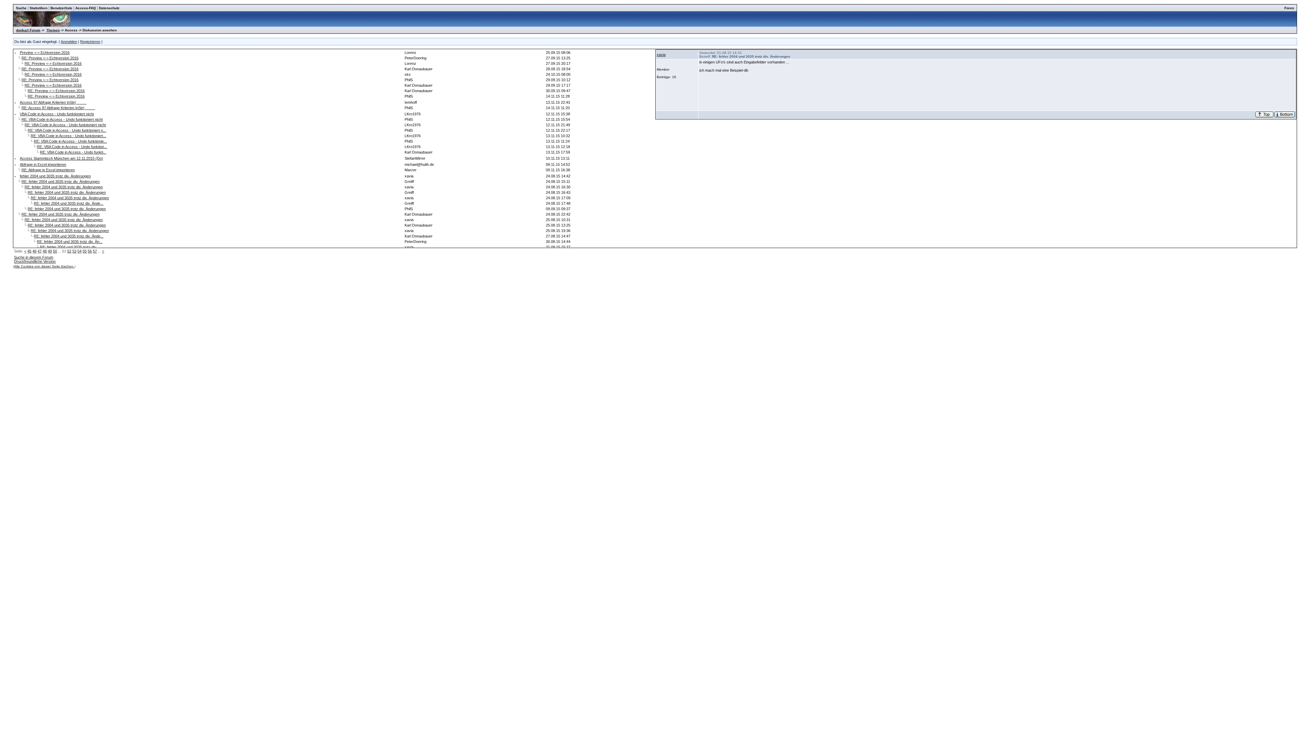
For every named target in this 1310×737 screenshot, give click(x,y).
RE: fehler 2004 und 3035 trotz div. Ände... (68, 203)
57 (95, 251)
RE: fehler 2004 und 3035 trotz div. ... (70, 247)
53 (74, 251)
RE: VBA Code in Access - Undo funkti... (73, 152)
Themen (53, 30)
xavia (661, 55)
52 (69, 251)
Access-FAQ (85, 8)
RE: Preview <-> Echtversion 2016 (49, 58)
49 (50, 251)
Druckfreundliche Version (35, 261)
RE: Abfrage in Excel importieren (48, 170)
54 (79, 251)
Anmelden (69, 42)
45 (29, 251)
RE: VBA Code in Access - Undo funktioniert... (68, 136)
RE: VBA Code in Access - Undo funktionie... (70, 141)
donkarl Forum (28, 30)
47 (40, 251)
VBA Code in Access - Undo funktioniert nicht (57, 114)
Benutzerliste (61, 8)
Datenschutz (109, 8)
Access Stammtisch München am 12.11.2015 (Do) (61, 158)
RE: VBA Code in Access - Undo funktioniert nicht (62, 119)
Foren (1289, 8)
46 (34, 251)
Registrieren (90, 42)
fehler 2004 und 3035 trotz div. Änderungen (55, 176)
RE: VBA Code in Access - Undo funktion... (72, 147)
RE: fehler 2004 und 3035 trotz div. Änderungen (60, 181)
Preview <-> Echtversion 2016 (45, 52)
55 (85, 251)
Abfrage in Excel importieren (43, 164)
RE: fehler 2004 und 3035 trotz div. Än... (69, 242)
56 (90, 251)
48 (45, 251)
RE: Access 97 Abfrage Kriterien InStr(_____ (58, 108)
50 (55, 251)
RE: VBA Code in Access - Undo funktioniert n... (67, 130)
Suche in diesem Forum (33, 257)
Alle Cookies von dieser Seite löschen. (44, 266)
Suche (21, 8)
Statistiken (38, 8)
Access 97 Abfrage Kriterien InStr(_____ (53, 102)
